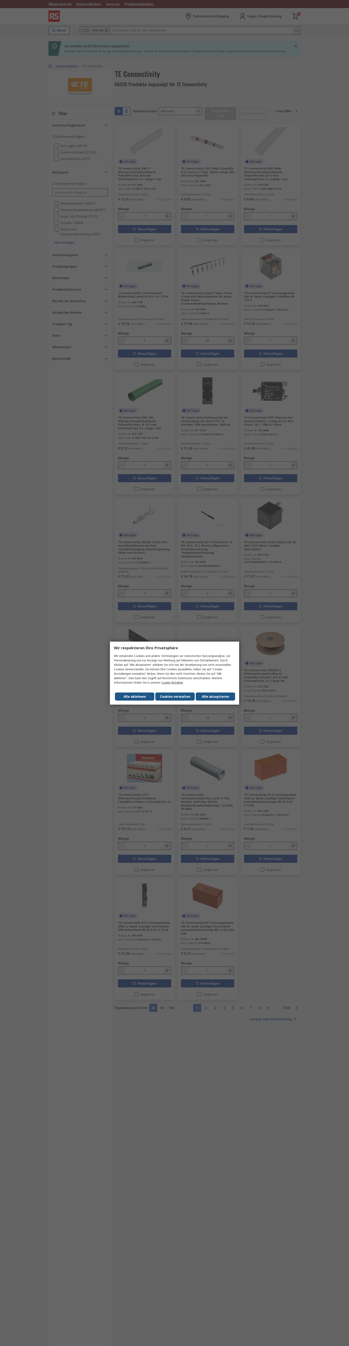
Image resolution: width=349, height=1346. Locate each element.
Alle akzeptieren (215, 696)
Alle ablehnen (135, 696)
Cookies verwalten (175, 696)
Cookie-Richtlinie (172, 682)
